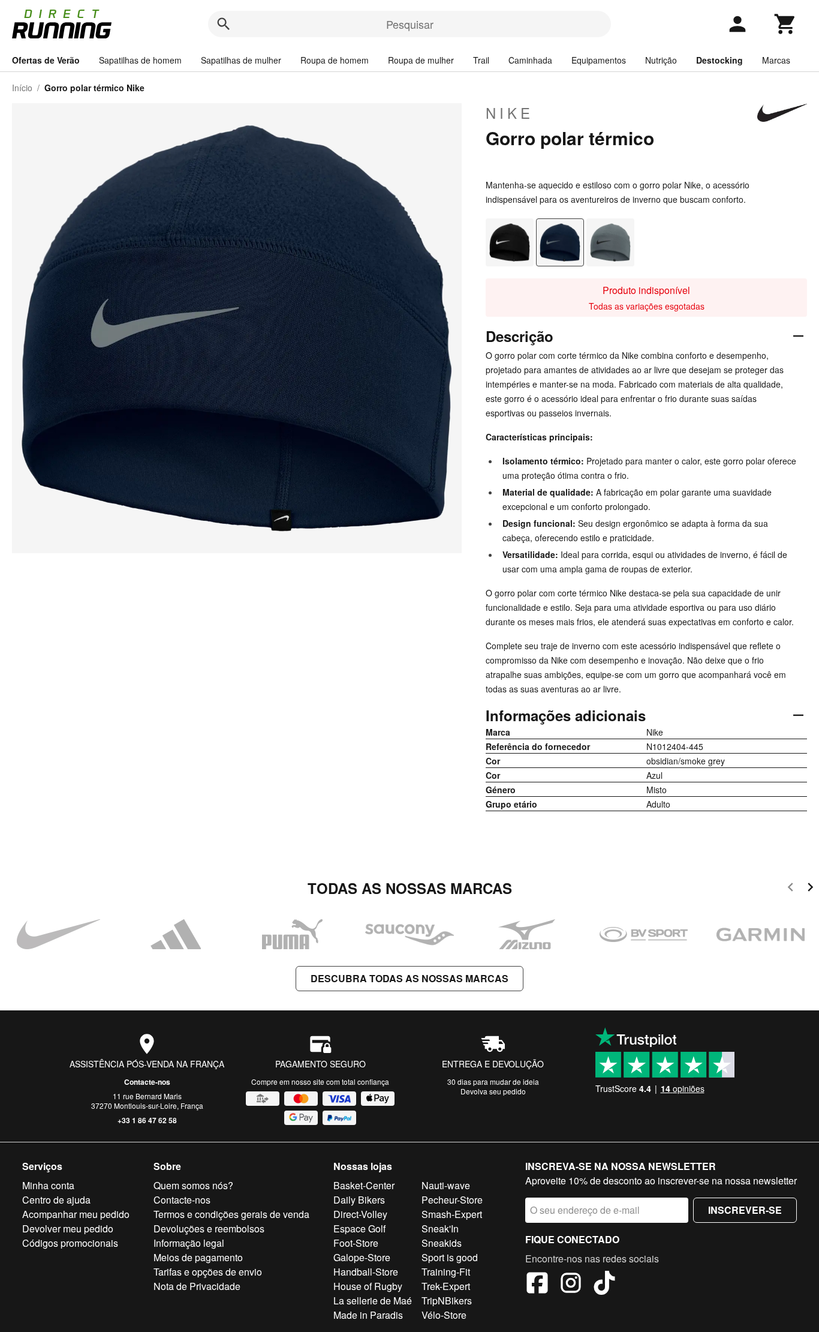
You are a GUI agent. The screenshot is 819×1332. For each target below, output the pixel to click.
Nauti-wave (445, 1185)
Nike (510, 112)
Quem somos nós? (193, 1185)
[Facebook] (537, 1284)
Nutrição (661, 60)
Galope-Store (361, 1257)
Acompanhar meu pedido (76, 1214)
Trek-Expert (445, 1286)
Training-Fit (445, 1272)
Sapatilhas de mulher (241, 60)
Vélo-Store (443, 1315)
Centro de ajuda (56, 1200)
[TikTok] (604, 1284)
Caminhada (530, 60)
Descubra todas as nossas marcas (409, 978)
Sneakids (441, 1243)
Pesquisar (409, 24)
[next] (810, 888)
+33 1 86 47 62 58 (147, 1120)
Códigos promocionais (70, 1243)
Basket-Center (364, 1185)
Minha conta (48, 1185)
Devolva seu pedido (493, 1091)
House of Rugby (367, 1286)
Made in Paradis (368, 1315)
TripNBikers (446, 1300)
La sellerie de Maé (372, 1300)
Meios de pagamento (198, 1257)
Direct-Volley (360, 1214)
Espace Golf (359, 1228)
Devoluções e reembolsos (208, 1228)
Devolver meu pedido (67, 1228)
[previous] (790, 888)
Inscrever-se (745, 1210)
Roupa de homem (334, 60)
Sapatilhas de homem (140, 60)
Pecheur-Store (452, 1200)
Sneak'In (440, 1228)
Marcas (776, 60)
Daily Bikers (359, 1200)
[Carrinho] (785, 24)
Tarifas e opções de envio (207, 1272)
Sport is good (449, 1257)
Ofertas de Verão (46, 60)
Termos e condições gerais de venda (231, 1214)
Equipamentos (598, 60)
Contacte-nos (147, 1082)
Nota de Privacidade (196, 1286)
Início (22, 88)
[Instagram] (571, 1284)
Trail (481, 60)
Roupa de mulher (421, 60)
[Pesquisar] (223, 24)
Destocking (719, 60)
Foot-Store (355, 1243)
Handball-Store (365, 1272)
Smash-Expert (451, 1214)
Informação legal (188, 1243)
